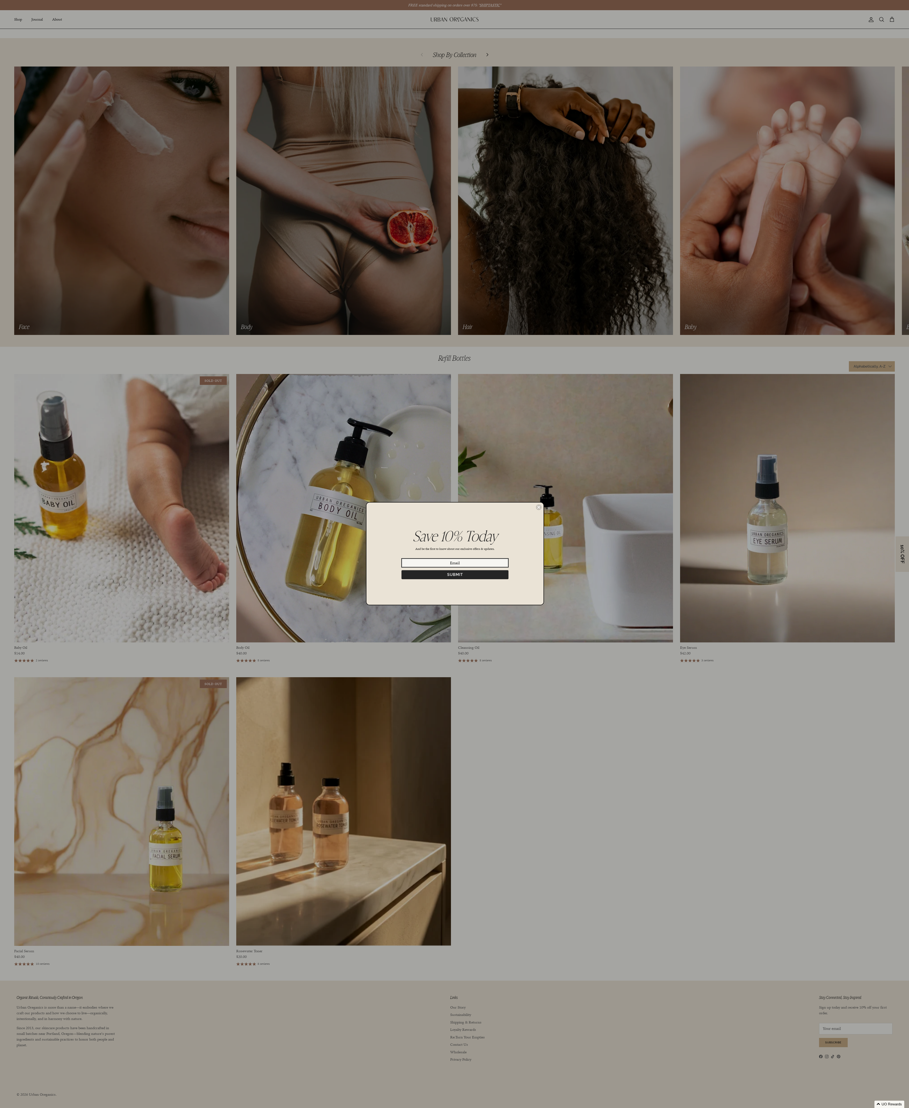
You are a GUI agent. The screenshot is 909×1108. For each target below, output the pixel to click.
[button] (889, 1104)
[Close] (539, 507)
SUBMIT (455, 574)
